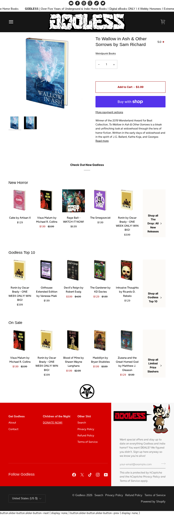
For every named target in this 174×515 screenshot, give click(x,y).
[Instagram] (83, 3)
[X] (82, 475)
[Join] (162, 463)
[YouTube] (71, 3)
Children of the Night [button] (56, 416)
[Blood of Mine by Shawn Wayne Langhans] (73, 341)
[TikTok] (96, 3)
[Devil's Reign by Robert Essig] (73, 271)
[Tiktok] (90, 475)
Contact (13, 429)
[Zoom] (47, 75)
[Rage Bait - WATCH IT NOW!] (73, 200)
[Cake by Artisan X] (19, 200)
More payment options (109, 112)
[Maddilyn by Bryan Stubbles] (100, 341)
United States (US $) (25, 498)
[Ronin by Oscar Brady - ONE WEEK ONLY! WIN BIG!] (127, 200)
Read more (102, 140)
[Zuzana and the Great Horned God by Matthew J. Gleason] (127, 341)
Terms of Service (130, 480)
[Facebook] (77, 3)
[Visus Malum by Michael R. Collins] (46, 200)
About (12, 422)
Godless (80, 495)
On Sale (15, 323)
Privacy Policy (151, 476)
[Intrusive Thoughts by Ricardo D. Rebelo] (127, 271)
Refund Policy (85, 435)
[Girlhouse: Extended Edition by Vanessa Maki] (46, 271)
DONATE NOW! (52, 422)
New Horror (18, 182)
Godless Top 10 (21, 252)
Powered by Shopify (153, 501)
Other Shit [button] (84, 416)
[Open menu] (14, 22)
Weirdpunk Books (105, 53)
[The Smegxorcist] (100, 200)
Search (81, 422)
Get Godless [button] (16, 416)
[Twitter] (102, 3)
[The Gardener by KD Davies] (100, 271)
